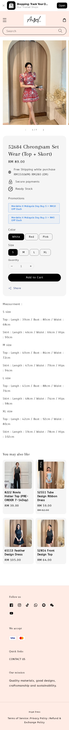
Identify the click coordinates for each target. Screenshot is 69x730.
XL (45, 252)
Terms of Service (18, 718)
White (16, 236)
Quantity (13, 260)
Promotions (16, 198)
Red (31, 236)
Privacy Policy (38, 718)
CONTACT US (17, 659)
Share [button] (17, 288)
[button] (5, 20)
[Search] (60, 30)
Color (12, 229)
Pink (46, 236)
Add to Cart (34, 277)
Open (62, 5)
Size (11, 245)
